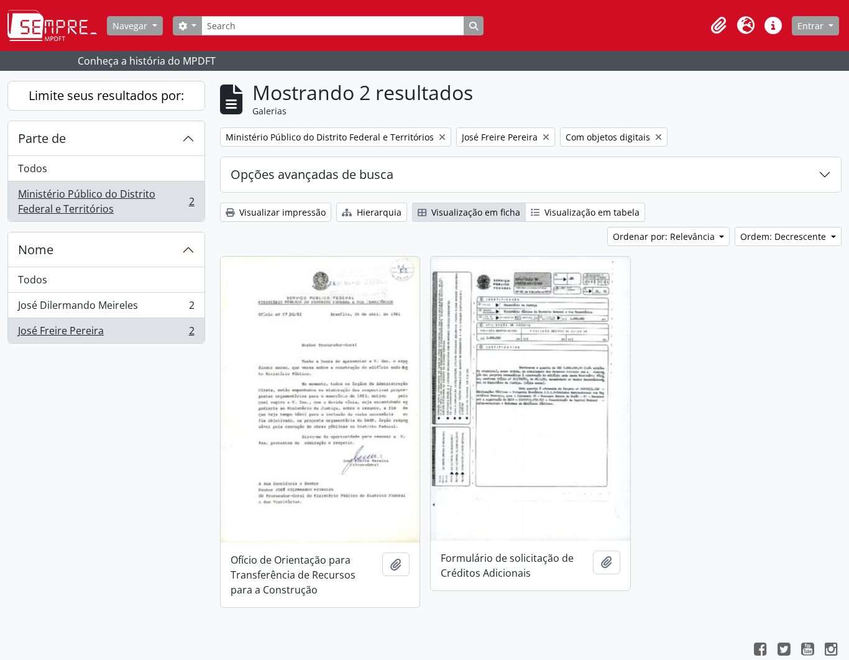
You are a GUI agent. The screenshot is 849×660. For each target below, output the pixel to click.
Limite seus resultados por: (106, 95)
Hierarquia (378, 212)
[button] (718, 25)
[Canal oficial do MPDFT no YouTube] (807, 651)
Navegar (131, 26)
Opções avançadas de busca (312, 174)
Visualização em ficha (474, 212)
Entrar (811, 26)
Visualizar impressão (281, 212)
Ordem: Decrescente (784, 236)
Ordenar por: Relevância (665, 236)
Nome (35, 249)
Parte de (42, 138)
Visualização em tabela (591, 212)
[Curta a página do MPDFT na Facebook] (760, 651)
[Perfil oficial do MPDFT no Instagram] (831, 651)
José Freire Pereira (106, 333)
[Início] (57, 25)
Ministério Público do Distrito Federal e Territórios (106, 201)
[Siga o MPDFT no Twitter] (783, 651)
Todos (32, 168)
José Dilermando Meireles (106, 308)
